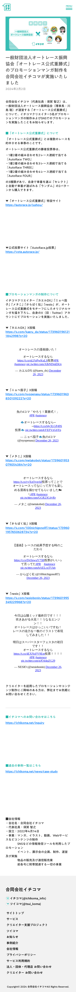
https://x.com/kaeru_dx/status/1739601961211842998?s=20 (38, 334)
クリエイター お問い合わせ (24, 973)
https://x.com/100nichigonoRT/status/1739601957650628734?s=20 (37, 530)
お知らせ (12, 937)
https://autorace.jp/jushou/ (24, 205)
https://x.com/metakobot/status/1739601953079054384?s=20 (37, 462)
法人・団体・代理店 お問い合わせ (29, 967)
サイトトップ (15, 913)
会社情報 (12, 949)
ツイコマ (12, 931)
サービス (12, 919)
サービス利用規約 (18, 961)
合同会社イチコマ (23, 889)
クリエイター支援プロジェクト (27, 925)
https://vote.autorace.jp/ (22, 252)
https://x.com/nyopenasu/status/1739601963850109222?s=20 (37, 396)
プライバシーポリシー (21, 955)
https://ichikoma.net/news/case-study (32, 771)
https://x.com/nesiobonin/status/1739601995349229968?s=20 (37, 600)
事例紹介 (12, 943)
